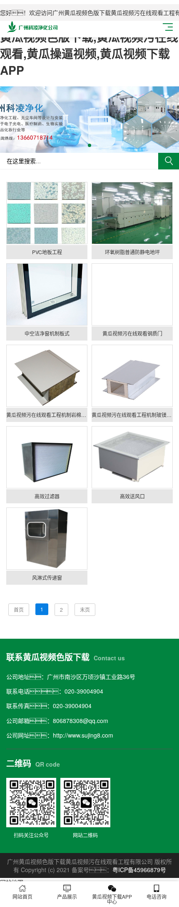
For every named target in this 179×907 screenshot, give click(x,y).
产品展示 (67, 896)
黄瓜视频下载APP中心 (112, 899)
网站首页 (22, 896)
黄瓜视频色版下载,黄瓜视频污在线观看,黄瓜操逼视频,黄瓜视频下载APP (89, 53)
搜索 (168, 161)
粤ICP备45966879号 (139, 869)
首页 (19, 609)
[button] (89, 145)
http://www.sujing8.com (83, 735)
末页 (85, 609)
